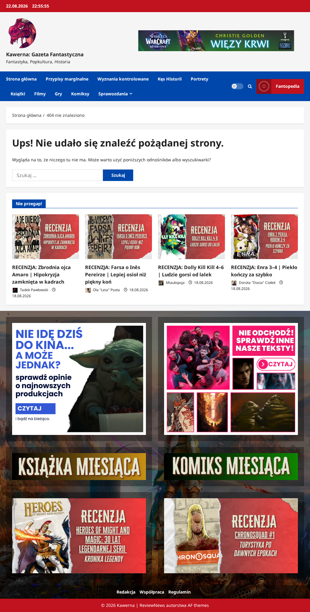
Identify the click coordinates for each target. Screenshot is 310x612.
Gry (58, 94)
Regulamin (179, 592)
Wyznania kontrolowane (123, 79)
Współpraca (152, 592)
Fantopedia (287, 86)
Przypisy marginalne (67, 79)
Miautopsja (175, 282)
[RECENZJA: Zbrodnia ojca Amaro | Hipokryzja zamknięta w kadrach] (45, 236)
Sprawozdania (113, 94)
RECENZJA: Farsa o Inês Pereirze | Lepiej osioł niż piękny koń (115, 274)
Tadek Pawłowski (33, 289)
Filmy (40, 94)
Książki (18, 94)
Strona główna (21, 79)
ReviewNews (152, 605)
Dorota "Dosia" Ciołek (256, 282)
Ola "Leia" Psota (106, 289)
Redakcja (126, 592)
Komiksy (80, 94)
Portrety (199, 79)
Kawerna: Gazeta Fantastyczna (45, 54)
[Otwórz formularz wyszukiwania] (250, 86)
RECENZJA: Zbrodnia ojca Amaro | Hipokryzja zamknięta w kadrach (41, 274)
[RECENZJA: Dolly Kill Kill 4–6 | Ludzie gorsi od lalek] (191, 236)
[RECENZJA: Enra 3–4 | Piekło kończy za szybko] (264, 236)
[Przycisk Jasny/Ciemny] (237, 86)
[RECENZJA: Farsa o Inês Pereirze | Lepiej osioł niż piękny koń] (118, 236)
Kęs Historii (170, 79)
